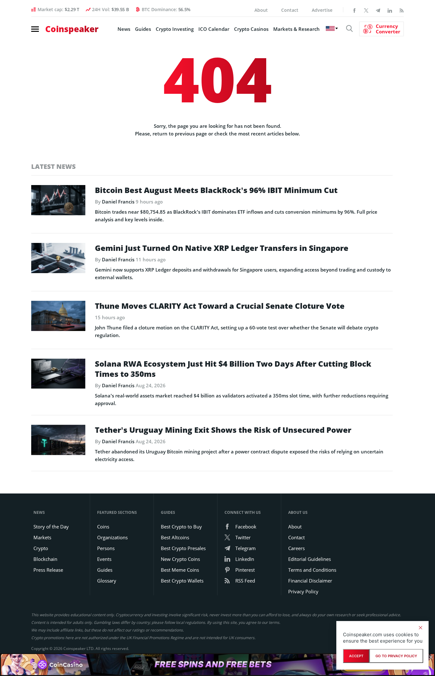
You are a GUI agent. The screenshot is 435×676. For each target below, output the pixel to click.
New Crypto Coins (180, 559)
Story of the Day (51, 526)
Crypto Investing (175, 29)
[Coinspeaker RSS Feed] (401, 10)
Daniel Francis (118, 201)
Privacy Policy (303, 591)
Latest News (53, 166)
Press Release (48, 570)
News (124, 29)
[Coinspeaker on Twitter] (366, 10)
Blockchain (45, 559)
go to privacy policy (396, 656)
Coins (103, 526)
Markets (42, 537)
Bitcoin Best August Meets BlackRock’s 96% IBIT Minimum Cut (216, 190)
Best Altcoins (175, 537)
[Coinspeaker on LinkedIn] (390, 10)
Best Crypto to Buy (181, 526)
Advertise (322, 10)
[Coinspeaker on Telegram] (378, 10)
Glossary (106, 580)
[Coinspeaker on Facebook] (354, 10)
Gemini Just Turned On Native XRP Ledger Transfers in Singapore (221, 248)
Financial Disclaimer (310, 580)
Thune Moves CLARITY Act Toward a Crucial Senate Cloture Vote (220, 306)
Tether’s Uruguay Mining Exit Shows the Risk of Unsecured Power (223, 430)
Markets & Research (296, 29)
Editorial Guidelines (309, 559)
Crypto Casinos (251, 29)
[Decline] (420, 627)
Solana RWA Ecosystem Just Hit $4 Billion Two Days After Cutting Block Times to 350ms (233, 369)
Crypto (40, 548)
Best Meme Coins (180, 570)
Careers (296, 548)
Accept (356, 656)
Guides (143, 29)
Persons (106, 548)
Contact (289, 10)
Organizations (112, 537)
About (261, 10)
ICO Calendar (213, 29)
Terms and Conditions (312, 570)
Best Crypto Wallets (182, 580)
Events (104, 559)
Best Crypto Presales (183, 548)
